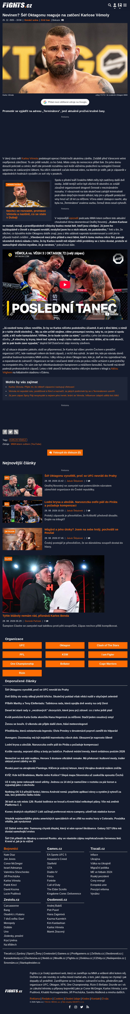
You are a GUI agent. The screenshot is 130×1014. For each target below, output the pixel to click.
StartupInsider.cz (30, 962)
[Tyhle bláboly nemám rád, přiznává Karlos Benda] (53, 584)
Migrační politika (100, 867)
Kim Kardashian (56, 923)
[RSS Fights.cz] (87, 1007)
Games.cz (63, 953)
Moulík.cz (59, 958)
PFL (22, 654)
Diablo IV (52, 872)
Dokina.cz (86, 958)
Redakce (47, 998)
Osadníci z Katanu (14, 914)
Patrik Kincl (10, 885)
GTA (49, 867)
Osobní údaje (72, 998)
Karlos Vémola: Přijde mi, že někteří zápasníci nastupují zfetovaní (41, 387)
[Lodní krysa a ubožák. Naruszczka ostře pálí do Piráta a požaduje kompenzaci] (22, 511)
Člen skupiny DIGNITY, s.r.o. (73, 1002)
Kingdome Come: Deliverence (64, 893)
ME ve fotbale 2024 (101, 872)
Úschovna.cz (33, 958)
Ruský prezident (100, 876)
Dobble (8, 927)
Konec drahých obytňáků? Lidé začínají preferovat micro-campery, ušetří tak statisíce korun (60, 811)
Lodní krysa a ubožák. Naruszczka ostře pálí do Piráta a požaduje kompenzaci (51, 744)
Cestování (50, 953)
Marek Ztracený (56, 931)
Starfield (51, 863)
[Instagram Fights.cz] (75, 1007)
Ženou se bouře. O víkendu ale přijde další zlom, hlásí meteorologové (46, 724)
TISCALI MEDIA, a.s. (52, 1002)
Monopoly (9, 923)
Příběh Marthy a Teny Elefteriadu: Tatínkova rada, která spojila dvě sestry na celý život (56, 703)
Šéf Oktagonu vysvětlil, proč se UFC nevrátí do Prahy (81, 475)
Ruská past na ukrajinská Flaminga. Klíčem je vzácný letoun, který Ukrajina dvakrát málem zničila (63, 768)
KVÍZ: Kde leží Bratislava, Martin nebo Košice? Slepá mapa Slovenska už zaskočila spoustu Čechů (64, 775)
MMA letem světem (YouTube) (26, 444)
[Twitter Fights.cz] (81, 1007)
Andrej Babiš (54, 905)
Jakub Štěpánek (75, 481)
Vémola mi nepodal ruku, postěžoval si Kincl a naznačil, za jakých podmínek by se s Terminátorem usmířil (61, 391)
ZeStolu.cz (97, 953)
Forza (50, 876)
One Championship (22, 663)
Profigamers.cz (80, 953)
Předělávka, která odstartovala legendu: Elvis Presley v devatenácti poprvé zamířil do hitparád (61, 730)
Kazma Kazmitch (56, 918)
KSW (65, 654)
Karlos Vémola (30, 158)
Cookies (58, 998)
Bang (7, 910)
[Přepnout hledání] (109, 5)
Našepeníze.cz (115, 958)
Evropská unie (99, 885)
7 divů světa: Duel (14, 918)
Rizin (22, 673)
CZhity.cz (99, 958)
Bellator (65, 663)
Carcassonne (11, 905)
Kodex (86, 998)
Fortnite (51, 880)
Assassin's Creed (57, 859)
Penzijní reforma (100, 889)
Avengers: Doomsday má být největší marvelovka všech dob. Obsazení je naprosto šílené (58, 737)
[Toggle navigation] (124, 5)
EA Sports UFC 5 (56, 854)
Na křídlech (10, 944)
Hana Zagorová (56, 914)
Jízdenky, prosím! (13, 936)
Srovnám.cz (11, 962)
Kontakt (96, 998)
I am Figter (108, 654)
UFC (22, 645)
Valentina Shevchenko (16, 872)
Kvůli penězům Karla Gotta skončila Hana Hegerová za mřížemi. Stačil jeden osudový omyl (59, 717)
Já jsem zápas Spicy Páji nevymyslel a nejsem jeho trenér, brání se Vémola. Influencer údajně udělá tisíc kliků (64, 395)
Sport (30, 953)
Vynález (95, 893)
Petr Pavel (53, 910)
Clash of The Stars (108, 645)
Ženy (39, 953)
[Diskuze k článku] (62, 20)
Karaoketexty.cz (13, 958)
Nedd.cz (47, 958)
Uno (6, 931)
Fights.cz (72, 958)
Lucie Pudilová (12, 893)
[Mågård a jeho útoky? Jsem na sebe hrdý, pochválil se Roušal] (22, 539)
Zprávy (21, 953)
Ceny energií (98, 880)
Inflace (94, 854)
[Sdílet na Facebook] (5, 432)
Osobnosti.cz (114, 953)
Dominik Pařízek (33, 621)
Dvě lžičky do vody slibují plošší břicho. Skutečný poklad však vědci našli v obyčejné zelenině (61, 696)
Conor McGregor (13, 863)
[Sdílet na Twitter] (10, 432)
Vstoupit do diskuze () (66, 452)
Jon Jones (9, 859)
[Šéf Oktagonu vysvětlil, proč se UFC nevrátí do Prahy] (22, 485)
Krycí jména (10, 940)
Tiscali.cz (9, 953)
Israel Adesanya (13, 867)
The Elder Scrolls (57, 889)
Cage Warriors (108, 663)
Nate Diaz (9, 854)
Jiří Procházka (12, 876)
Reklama (35, 998)
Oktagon (65, 645)
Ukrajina (95, 859)
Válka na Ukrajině (101, 863)
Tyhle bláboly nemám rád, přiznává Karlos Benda (36, 615)
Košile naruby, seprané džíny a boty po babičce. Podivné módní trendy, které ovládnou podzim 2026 (65, 751)
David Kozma (11, 889)
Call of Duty (53, 885)
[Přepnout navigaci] (114, 5)
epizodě (73, 218)
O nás (105, 998)
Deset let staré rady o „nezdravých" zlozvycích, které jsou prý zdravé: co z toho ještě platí (58, 710)
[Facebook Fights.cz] (69, 1007)
